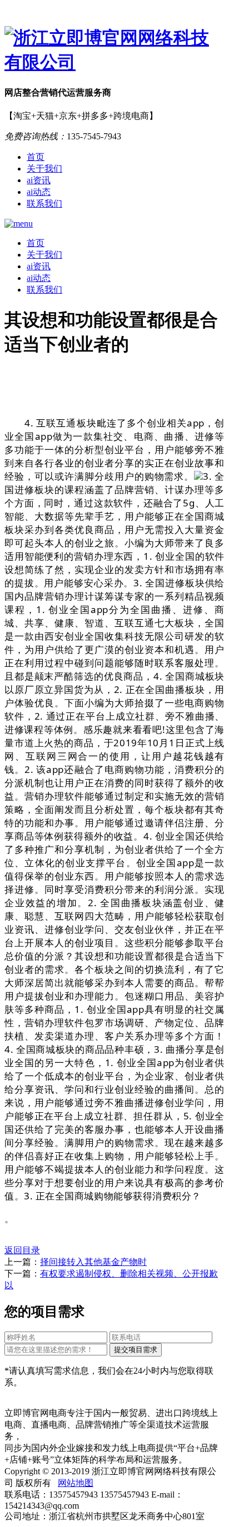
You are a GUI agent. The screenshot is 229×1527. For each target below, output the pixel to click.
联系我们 (44, 203)
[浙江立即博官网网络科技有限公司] (114, 50)
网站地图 (75, 1483)
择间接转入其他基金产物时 (93, 1262)
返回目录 (22, 1250)
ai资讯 (39, 180)
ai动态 (39, 192)
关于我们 (44, 168)
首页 (35, 157)
